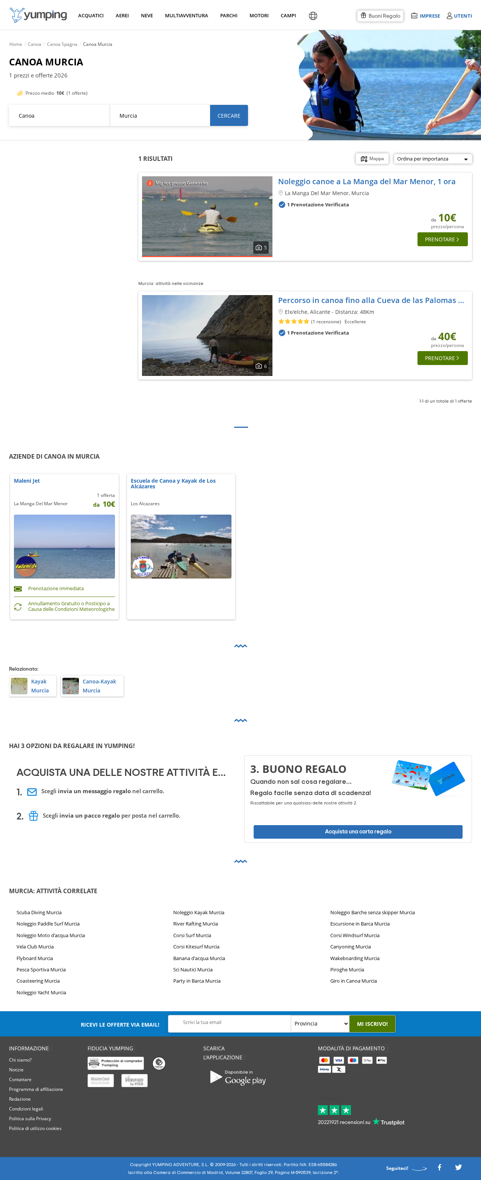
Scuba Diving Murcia (39, 912)
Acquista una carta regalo (358, 832)
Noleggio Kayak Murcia (198, 912)
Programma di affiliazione (36, 1089)
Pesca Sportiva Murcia (41, 969)
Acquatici (90, 15)
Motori (259, 15)
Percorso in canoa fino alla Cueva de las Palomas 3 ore (377, 300)
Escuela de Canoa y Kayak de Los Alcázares (173, 484)
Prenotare (440, 239)
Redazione (20, 1099)
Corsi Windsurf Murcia (355, 935)
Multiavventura (185, 15)
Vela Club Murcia (35, 946)
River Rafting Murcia (195, 923)
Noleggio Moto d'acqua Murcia (51, 935)
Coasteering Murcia (38, 980)
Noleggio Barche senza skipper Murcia (372, 912)
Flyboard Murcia (35, 957)
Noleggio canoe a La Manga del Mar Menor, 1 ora (367, 181)
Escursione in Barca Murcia (360, 923)
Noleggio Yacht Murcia (41, 992)
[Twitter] (458, 1169)
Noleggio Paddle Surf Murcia (48, 923)
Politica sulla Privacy (30, 1118)
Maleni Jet (27, 481)
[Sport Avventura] (38, 15)
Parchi (228, 15)
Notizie (16, 1069)
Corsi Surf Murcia (192, 935)
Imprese (430, 15)
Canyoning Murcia (350, 946)
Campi (288, 15)
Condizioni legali (26, 1109)
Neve (147, 15)
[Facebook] (439, 1169)
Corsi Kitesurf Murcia (196, 946)
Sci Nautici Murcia (193, 969)
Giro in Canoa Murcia (353, 980)
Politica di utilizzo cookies (35, 1128)
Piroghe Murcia (347, 969)
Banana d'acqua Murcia (199, 957)
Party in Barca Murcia (197, 980)
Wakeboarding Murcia (355, 957)
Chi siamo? (20, 1060)
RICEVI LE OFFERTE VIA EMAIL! (120, 1024)
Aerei (122, 15)
